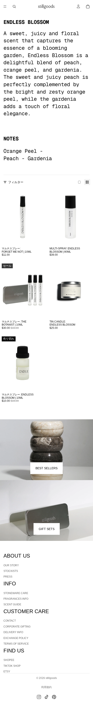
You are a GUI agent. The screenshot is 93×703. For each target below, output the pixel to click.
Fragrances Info (15, 598)
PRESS (7, 576)
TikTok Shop (12, 665)
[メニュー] (5, 7)
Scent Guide (12, 604)
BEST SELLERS (46, 468)
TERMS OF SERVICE (16, 643)
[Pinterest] (54, 697)
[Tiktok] (46, 697)
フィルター (15, 182)
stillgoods (51, 678)
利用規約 (46, 687)
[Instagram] (39, 697)
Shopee (8, 660)
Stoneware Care (15, 593)
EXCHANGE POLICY (15, 638)
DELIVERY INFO (13, 632)
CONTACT (9, 620)
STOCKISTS (10, 571)
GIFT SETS (47, 529)
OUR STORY (11, 565)
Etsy (6, 671)
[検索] (14, 6)
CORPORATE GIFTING (16, 626)
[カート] (88, 6)
